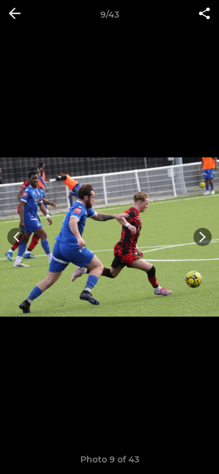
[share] (204, 14)
